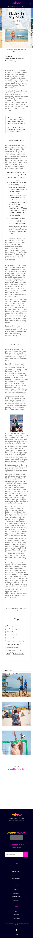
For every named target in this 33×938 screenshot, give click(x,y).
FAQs (16, 911)
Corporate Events (16, 875)
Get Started (16, 837)
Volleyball (10, 632)
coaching (9, 638)
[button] (30, 3)
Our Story (16, 889)
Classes (16, 868)
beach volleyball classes (14, 641)
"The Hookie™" (16, 900)
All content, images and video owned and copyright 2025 (16, 924)
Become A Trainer (16, 896)
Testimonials (16, 893)
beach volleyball (12, 635)
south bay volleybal (13, 628)
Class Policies (16, 918)
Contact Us (16, 914)
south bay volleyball (13, 644)
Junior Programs (16, 878)
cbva (8, 653)
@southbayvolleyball (16, 769)
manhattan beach (12, 647)
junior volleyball (18, 653)
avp (21, 650)
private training (11, 650)
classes (9, 625)
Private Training (16, 871)
